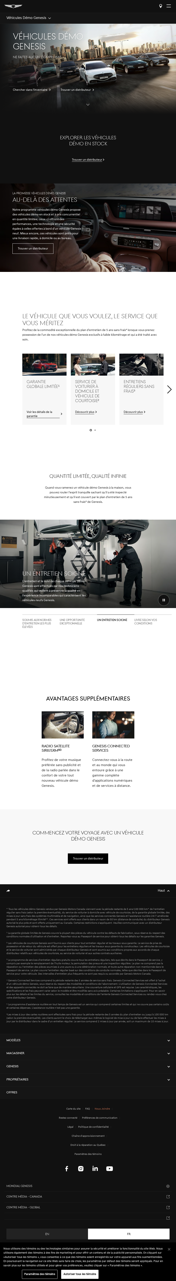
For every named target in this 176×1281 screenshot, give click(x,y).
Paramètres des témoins (39, 1274)
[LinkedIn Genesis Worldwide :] (95, 1168)
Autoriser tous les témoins (80, 1274)
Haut (161, 890)
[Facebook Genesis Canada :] (66, 1168)
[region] (88, 1261)
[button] (169, 389)
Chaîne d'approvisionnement (88, 1136)
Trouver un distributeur (160, 6)
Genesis (12, 1066)
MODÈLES (13, 1040)
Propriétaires (17, 1079)
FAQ (87, 1109)
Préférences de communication (99, 1118)
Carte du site (73, 1109)
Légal (70, 1127)
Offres (11, 1092)
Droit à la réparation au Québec (88, 1145)
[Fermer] (169, 1249)
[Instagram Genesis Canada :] (81, 1168)
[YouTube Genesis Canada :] (109, 1168)
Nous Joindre (102, 1109)
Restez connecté (68, 1118)
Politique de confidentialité (93, 1127)
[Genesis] (13, 6)
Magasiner (15, 1053)
